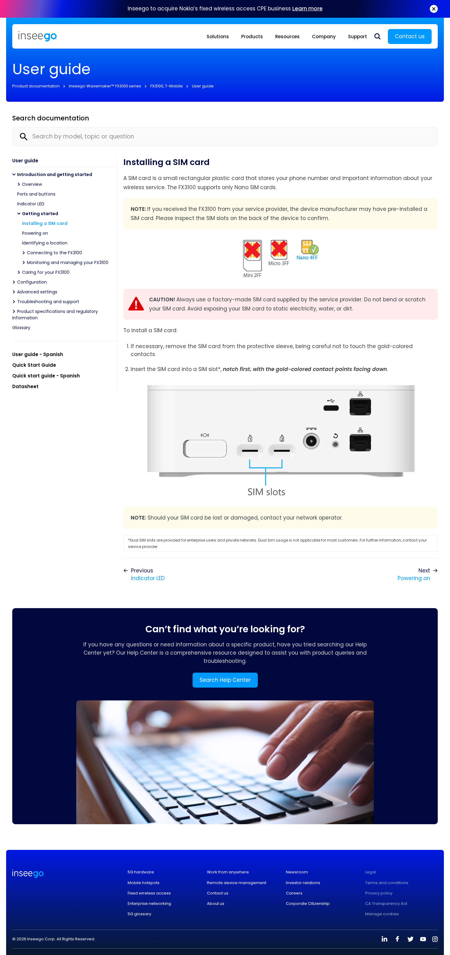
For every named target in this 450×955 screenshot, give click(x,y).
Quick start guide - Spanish (46, 376)
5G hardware (141, 872)
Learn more (307, 8)
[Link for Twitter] (410, 939)
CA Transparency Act (386, 903)
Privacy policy (378, 893)
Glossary (21, 328)
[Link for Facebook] (397, 939)
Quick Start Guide (34, 365)
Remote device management (236, 883)
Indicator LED (30, 204)
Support (357, 36)
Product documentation (36, 86)
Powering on (35, 233)
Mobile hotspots (143, 883)
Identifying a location (44, 243)
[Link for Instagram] (435, 939)
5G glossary (139, 914)
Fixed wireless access (149, 893)
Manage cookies (382, 914)
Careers (294, 893)
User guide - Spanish (37, 354)
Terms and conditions (386, 883)
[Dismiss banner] (434, 9)
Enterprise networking (149, 903)
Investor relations (303, 883)
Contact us (410, 36)
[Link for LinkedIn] (384, 939)
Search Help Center (225, 680)
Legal (370, 872)
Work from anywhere (228, 872)
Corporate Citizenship (308, 903)
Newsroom (297, 872)
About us (215, 903)
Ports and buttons (36, 194)
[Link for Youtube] (423, 939)
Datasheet (25, 386)
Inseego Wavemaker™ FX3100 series (105, 86)
